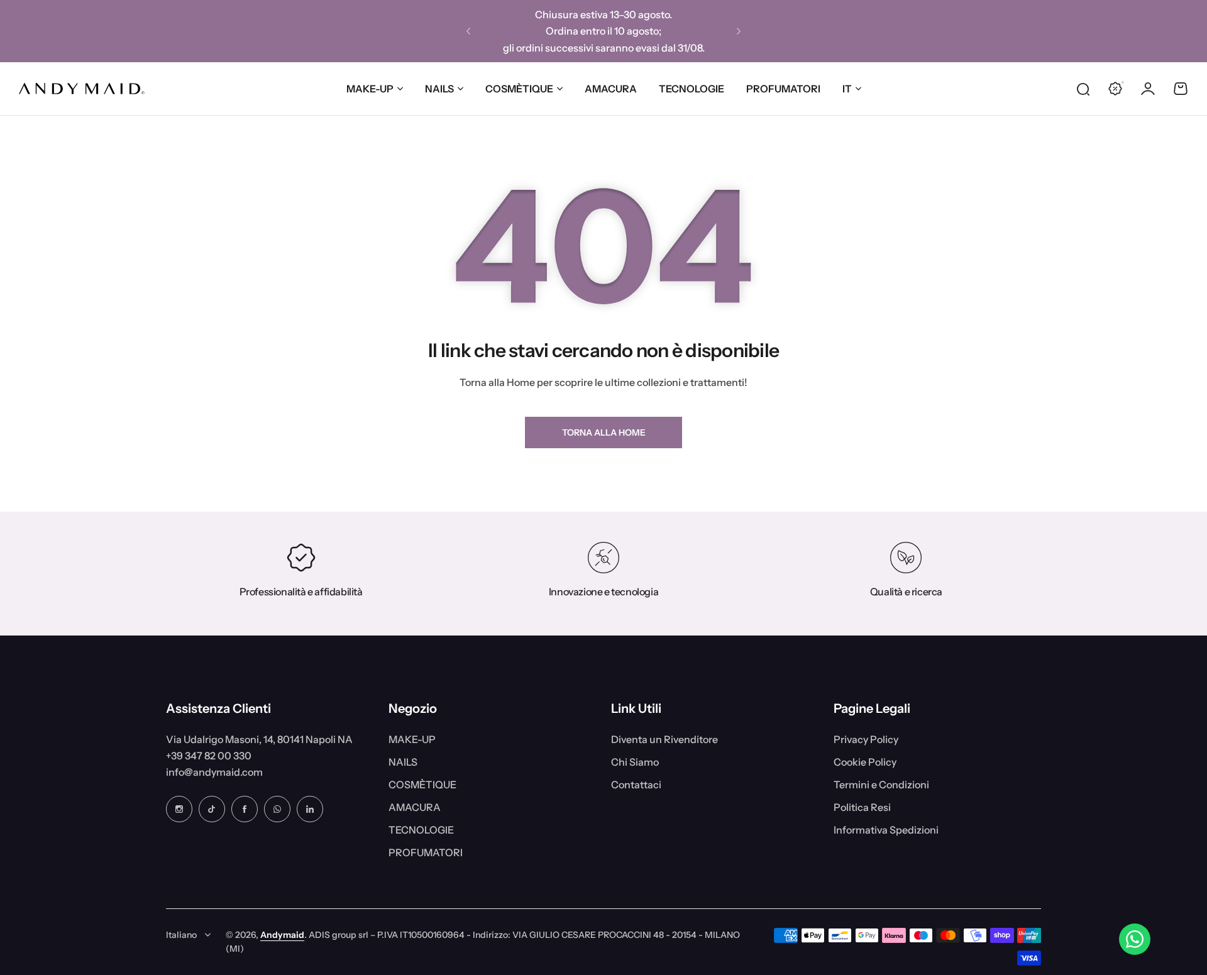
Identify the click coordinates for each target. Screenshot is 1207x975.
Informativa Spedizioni (886, 830)
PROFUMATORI (426, 852)
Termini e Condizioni (881, 784)
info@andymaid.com (214, 772)
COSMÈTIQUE (519, 88)
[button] (468, 31)
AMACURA (415, 807)
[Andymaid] (82, 89)
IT (847, 88)
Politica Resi (862, 807)
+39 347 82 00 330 (208, 755)
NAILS (439, 88)
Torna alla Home (604, 432)
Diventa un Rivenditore (664, 739)
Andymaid (282, 934)
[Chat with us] (1134, 939)
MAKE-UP (370, 88)
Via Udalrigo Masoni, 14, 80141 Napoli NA (259, 739)
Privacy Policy (866, 739)
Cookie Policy (865, 762)
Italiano (181, 934)
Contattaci (636, 784)
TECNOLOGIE (421, 830)
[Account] (1148, 88)
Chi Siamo (635, 762)
